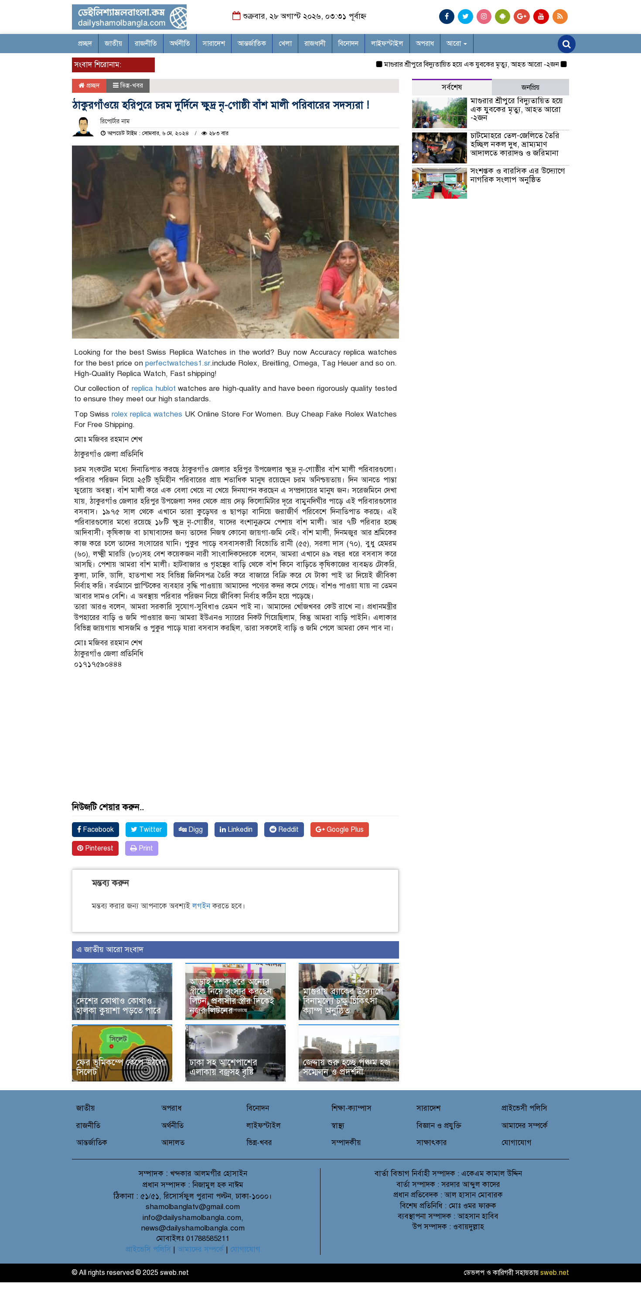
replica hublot (154, 388)
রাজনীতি (146, 43)
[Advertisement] (235, 742)
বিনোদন (348, 43)
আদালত (172, 1142)
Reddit (287, 829)
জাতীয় (113, 43)
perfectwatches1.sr (177, 363)
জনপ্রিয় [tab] (530, 87)
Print (145, 848)
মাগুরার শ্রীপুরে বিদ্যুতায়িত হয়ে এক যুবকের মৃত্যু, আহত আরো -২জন (451, 64)
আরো (455, 43)
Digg (195, 829)
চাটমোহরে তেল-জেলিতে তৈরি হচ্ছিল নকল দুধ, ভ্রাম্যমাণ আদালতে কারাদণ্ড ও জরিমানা (515, 144)
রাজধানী (315, 43)
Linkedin (239, 829)
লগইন (201, 906)
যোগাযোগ (516, 1142)
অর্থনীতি (180, 43)
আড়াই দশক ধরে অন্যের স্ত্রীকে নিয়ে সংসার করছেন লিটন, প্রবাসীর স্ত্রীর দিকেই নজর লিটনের (232, 996)
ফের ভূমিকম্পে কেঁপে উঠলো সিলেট (121, 1067)
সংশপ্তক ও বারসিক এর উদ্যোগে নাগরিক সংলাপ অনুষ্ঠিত (518, 175)
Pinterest (98, 848)
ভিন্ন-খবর (131, 85)
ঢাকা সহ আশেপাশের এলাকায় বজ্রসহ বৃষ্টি (223, 1067)
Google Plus (344, 829)
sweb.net (554, 1272)
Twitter (149, 829)
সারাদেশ (214, 43)
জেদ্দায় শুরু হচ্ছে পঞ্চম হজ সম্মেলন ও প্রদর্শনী (346, 1067)
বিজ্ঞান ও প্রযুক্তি (438, 1125)
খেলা (285, 43)
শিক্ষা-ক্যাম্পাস (351, 1108)
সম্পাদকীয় (346, 1142)
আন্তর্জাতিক (252, 43)
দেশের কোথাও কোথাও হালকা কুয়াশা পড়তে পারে (118, 1006)
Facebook (97, 829)
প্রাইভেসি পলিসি (148, 1249)
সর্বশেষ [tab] (452, 87)
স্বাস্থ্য (337, 1125)
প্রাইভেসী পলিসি (524, 1108)
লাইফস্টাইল (387, 43)
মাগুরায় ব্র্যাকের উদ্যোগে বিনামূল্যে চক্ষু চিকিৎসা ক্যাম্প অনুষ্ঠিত (343, 1001)
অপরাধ (425, 43)
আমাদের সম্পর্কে (524, 1125)
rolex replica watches (147, 414)
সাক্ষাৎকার (431, 1142)
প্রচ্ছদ (85, 43)
